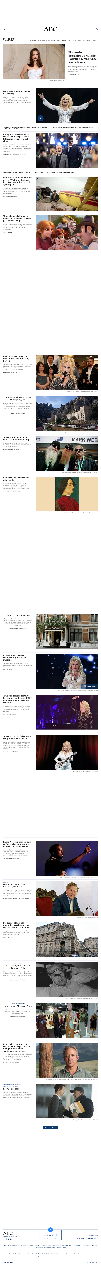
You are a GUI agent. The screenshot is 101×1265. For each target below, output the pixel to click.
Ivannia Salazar (72, 74)
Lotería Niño (27, 1253)
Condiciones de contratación (43, 1247)
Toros (79, 40)
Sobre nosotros (14, 1245)
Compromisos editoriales (59, 1247)
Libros (58, 40)
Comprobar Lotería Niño (15, 1253)
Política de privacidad (33, 1245)
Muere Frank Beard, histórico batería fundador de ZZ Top (17, 438)
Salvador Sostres (14, 628)
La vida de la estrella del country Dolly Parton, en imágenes (14, 657)
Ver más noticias (50, 1128)
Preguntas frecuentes (42, 1256)
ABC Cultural (32, 40)
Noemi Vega (6, 372)
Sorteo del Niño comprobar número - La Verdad (62, 1256)
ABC (4, 670)
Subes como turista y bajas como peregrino (18, 398)
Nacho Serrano (7, 107)
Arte (74, 40)
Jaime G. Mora (14, 980)
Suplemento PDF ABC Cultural (46, 40)
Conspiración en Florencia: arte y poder (16, 478)
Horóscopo (61, 1253)
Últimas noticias (81, 1253)
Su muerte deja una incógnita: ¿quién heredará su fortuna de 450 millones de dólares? (25, 128)
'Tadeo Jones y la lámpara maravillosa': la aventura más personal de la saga (17, 218)
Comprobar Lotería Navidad (39, 1253)
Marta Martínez (7, 714)
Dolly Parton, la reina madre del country (16, 92)
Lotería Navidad (52, 1253)
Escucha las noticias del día (27, 1256)
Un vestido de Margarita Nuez (18, 1006)
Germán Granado (7, 232)
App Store (81, 1238)
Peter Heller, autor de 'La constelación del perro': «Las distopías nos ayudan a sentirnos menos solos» (16, 1047)
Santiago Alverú (8, 1084)
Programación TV (70, 1253)
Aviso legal (68, 1245)
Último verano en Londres (18, 615)
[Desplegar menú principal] (4, 29)
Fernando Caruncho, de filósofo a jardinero (14, 885)
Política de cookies (46, 1245)
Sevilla (53, 33)
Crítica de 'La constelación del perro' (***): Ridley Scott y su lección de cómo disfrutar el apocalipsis (39, 172)
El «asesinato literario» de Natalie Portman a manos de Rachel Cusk (82, 57)
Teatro (69, 40)
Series (88, 40)
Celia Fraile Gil (7, 1062)
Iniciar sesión (96, 29)
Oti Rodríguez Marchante (10, 196)
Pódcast (79, 1256)
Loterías (90, 1253)
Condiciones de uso (58, 1245)
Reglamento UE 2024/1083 (89, 1245)
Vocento (6, 1245)
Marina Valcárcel (7, 491)
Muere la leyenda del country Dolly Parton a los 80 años (17, 737)
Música (64, 40)
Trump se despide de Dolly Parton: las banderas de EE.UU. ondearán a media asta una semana (17, 699)
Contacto (23, 1245)
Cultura (8, 39)
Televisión (95, 40)
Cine (84, 40)
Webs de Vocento (92, 1262)
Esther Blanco (7, 752)
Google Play (92, 1238)
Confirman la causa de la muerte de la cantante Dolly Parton (16, 358)
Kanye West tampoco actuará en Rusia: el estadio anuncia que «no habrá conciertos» (17, 844)
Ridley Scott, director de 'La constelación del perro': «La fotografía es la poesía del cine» (16, 137)
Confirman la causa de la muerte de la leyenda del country (73, 127)
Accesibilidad (76, 1245)
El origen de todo (11, 1089)
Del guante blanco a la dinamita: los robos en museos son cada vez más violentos (17, 925)
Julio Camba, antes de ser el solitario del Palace (18, 967)
